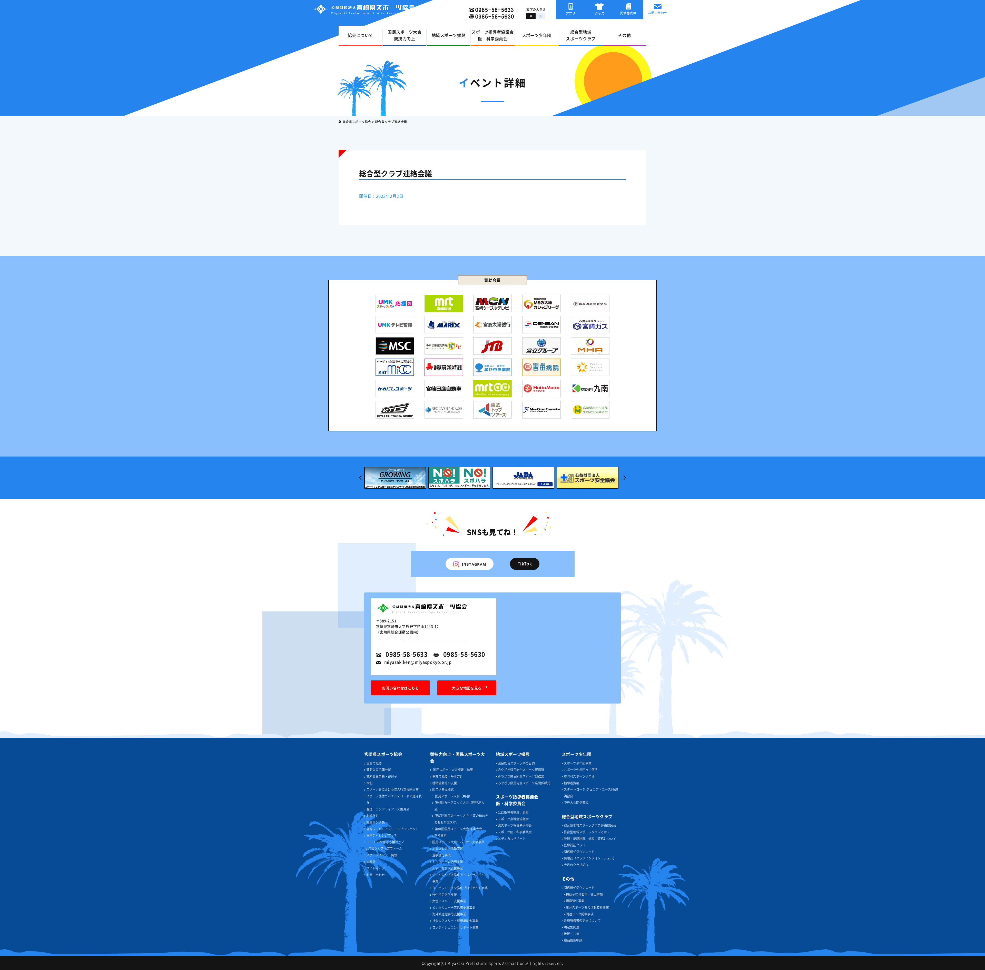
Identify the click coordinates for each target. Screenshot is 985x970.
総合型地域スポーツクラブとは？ (587, 832)
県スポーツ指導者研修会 (515, 825)
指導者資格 (571, 783)
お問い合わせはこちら (400, 687)
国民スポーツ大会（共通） (453, 796)
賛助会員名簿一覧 (378, 769)
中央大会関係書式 (576, 802)
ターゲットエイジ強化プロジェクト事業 (460, 888)
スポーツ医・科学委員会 (515, 832)
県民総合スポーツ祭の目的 (516, 763)
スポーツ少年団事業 (578, 763)
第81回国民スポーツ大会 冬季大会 (458, 829)
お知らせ (372, 815)
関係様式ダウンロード (579, 851)
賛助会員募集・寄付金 (381, 776)
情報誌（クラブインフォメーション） (590, 858)
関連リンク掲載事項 (580, 914)
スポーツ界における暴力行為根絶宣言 (392, 789)
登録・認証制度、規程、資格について (590, 838)
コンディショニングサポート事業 (455, 927)
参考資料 (440, 835)
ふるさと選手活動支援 (447, 848)
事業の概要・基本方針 (447, 776)
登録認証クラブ (574, 845)
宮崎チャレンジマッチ (381, 835)
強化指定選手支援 (444, 894)
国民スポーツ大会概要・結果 (452, 769)
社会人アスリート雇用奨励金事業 (455, 920)
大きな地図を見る (467, 687)
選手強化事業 (441, 855)
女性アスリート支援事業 (449, 901)
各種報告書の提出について (582, 920)
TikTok (525, 563)
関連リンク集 (375, 822)
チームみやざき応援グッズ (385, 842)
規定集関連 (571, 927)
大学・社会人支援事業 (447, 868)
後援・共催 (571, 933)
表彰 (369, 783)
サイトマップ (375, 868)
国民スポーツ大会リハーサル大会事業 (458, 842)
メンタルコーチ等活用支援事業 (453, 907)
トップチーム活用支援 (447, 861)
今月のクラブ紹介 (576, 865)
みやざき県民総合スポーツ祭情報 (521, 769)
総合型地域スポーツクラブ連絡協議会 (590, 825)
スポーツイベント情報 (381, 855)
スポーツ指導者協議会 (513, 819)
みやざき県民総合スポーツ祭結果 (521, 776)
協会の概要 (374, 763)
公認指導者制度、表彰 (513, 812)
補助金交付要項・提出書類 (584, 894)
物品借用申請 (573, 940)
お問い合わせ (375, 875)
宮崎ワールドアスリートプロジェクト (392, 829)
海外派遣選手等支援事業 (449, 914)
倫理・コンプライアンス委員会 (387, 809)
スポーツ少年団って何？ (581, 769)
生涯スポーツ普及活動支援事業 (587, 907)
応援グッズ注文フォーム (385, 848)
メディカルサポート (512, 838)
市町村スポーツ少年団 (579, 776)
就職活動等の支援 (444, 783)
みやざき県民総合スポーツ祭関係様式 (524, 783)
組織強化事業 (575, 900)
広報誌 (371, 861)
